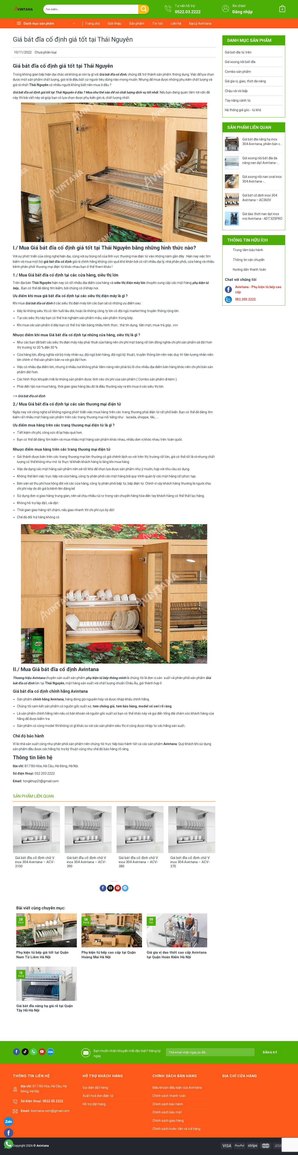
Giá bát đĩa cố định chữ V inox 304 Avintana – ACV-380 (138, 862)
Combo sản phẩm (238, 71)
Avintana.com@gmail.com (50, 1111)
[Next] (215, 841)
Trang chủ (92, 23)
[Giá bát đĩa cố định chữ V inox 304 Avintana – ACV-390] (88, 829)
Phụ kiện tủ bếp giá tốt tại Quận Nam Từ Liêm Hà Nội (42, 954)
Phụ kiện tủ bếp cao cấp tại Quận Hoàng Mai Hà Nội (108, 954)
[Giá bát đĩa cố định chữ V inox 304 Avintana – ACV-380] (140, 829)
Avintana (43, 1145)
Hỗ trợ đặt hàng (94, 1104)
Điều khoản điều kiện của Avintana (177, 1087)
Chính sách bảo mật (167, 1112)
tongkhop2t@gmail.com (41, 781)
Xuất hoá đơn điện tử (98, 1096)
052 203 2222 (45, 773)
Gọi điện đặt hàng (95, 1087)
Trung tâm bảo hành (248, 250)
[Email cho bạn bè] (110, 888)
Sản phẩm (136, 23)
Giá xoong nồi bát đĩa (240, 62)
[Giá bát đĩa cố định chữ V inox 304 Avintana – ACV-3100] (36, 829)
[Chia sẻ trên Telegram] (125, 888)
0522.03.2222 (187, 11)
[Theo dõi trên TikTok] (25, 1051)
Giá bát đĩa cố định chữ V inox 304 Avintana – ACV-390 (86, 862)
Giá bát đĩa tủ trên (238, 52)
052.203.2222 (245, 299)
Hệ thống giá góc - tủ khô (243, 110)
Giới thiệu (114, 23)
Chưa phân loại (46, 52)
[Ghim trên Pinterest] (117, 888)
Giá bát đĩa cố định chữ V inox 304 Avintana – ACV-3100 (35, 862)
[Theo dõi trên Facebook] (16, 1051)
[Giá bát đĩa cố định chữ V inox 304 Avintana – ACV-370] (191, 829)
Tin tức (157, 23)
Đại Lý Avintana (200, 23)
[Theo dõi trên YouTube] (42, 1051)
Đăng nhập (242, 11)
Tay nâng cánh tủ (238, 100)
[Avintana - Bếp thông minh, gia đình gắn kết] (24, 9)
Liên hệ (176, 23)
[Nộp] (143, 9)
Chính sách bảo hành (167, 1104)
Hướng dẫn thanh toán (249, 269)
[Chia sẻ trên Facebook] (103, 888)
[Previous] (13, 841)
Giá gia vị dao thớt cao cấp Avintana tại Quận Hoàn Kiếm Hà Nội (177, 954)
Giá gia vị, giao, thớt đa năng (245, 81)
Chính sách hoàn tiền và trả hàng (176, 1129)
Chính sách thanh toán (169, 1096)
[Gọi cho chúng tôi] (33, 1051)
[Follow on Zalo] (50, 1051)
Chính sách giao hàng (168, 1120)
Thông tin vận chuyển (248, 260)
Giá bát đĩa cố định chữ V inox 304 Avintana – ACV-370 (190, 862)
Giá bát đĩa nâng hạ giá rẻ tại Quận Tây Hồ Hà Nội (44, 1008)
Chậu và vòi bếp (236, 91)
